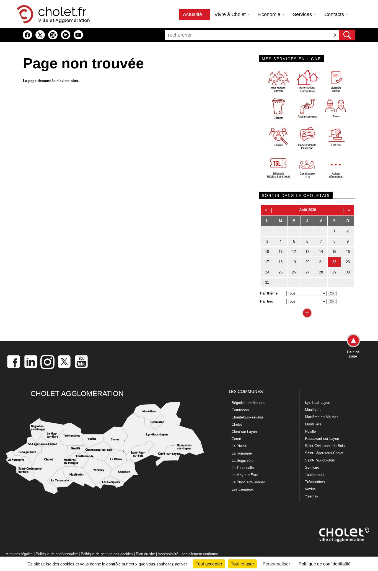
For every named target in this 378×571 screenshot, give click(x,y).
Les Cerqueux (243, 489)
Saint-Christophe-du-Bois (325, 446)
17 (267, 262)
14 (321, 252)
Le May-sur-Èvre (245, 475)
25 (281, 272)
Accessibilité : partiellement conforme (188, 554)
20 (307, 262)
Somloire (312, 467)
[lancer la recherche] (347, 35)
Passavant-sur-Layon (322, 439)
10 (267, 252)
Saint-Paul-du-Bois (320, 460)
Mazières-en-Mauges (321, 417)
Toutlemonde (315, 475)
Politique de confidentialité (57, 554)
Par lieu (266, 301)
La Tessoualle (243, 468)
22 (334, 262)
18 (281, 262)
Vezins (310, 489)
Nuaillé (310, 431)
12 (294, 252)
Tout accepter (209, 563)
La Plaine (239, 446)
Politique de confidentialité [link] (325, 563)
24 (267, 272)
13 (307, 252)
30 (348, 272)
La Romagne (242, 453)
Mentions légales (19, 554)
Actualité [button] (193, 14)
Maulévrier (313, 410)
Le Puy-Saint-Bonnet (248, 482)
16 (348, 252)
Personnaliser (276, 563)
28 (321, 272)
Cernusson (240, 410)
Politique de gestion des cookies (107, 554)
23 (348, 262)
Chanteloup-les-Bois (248, 417)
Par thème (269, 293)
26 (294, 272)
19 (294, 262)
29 (334, 272)
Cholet (237, 424)
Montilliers (313, 424)
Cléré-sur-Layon (244, 432)
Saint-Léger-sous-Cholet (324, 453)
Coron (236, 439)
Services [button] (303, 14)
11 (280, 252)
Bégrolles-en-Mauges (248, 403)
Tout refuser (242, 563)
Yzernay (311, 496)
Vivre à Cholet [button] (230, 14)
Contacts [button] (334, 14)
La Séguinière (242, 460)
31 (267, 282)
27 (307, 272)
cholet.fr (62, 11)
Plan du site (145, 554)
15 (334, 252)
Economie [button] (270, 14)
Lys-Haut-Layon (317, 402)
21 (321, 262)
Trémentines (315, 482)
